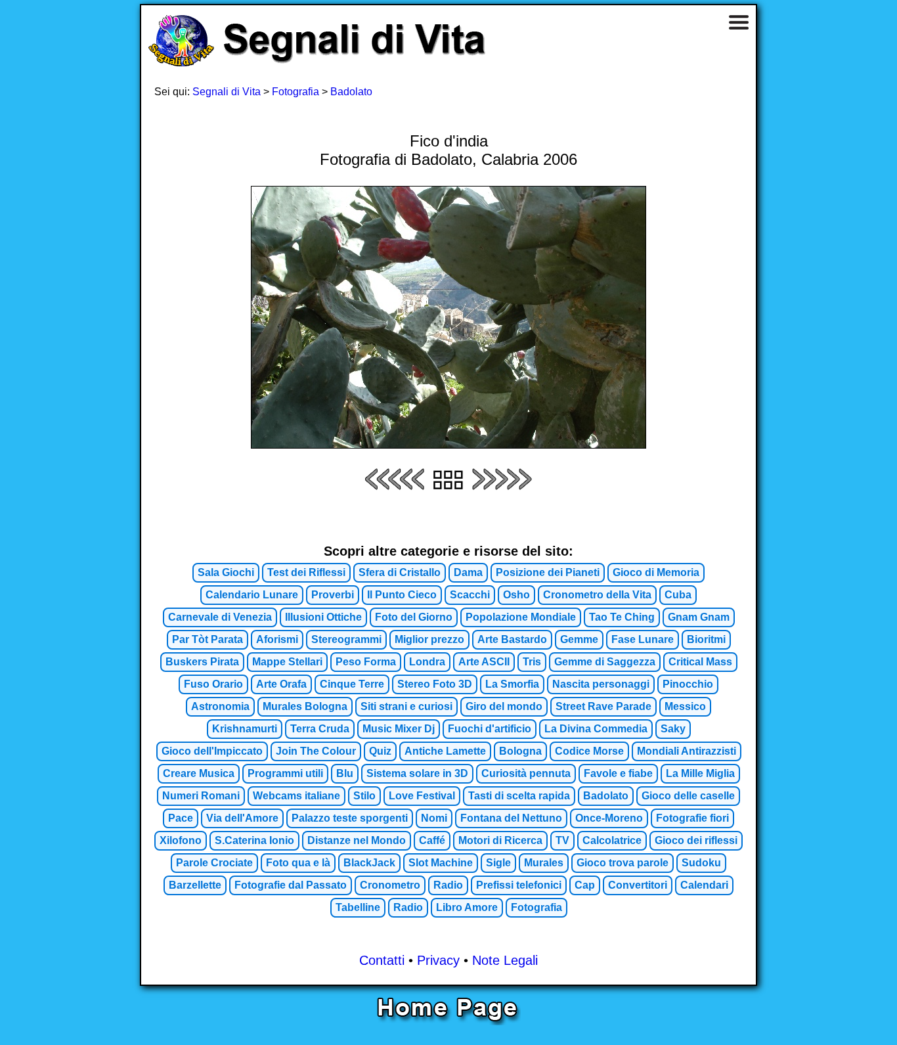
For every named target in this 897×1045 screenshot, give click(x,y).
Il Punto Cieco (402, 594)
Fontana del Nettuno (511, 818)
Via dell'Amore (242, 818)
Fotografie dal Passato (290, 885)
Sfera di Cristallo (400, 572)
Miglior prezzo (429, 639)
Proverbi (332, 594)
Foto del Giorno (413, 617)
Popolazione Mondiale (521, 617)
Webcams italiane (296, 795)
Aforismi (277, 639)
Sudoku (701, 862)
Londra (427, 661)
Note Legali (505, 960)
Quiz (380, 751)
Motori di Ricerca (500, 840)
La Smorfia (512, 684)
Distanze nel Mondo (356, 840)
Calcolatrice (612, 840)
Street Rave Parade (603, 706)
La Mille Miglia (700, 773)
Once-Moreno (609, 818)
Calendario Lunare (252, 594)
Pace (180, 818)
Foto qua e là (298, 862)
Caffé (432, 840)
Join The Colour (316, 751)
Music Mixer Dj (398, 728)
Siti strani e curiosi (406, 706)
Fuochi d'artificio (489, 728)
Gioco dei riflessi (696, 840)
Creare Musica (198, 773)
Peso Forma (366, 661)
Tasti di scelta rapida (519, 795)
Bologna (520, 751)
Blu (344, 773)
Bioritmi (706, 639)
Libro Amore (467, 907)
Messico (685, 706)
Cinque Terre (352, 684)
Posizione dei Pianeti (548, 572)
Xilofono (181, 840)
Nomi (434, 818)
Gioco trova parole (622, 862)
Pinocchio (688, 684)
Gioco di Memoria (656, 572)
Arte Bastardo (512, 639)
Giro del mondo (504, 706)
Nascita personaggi (600, 684)
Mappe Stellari (287, 661)
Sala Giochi (226, 572)
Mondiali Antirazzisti (686, 751)
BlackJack (369, 862)
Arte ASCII (484, 661)
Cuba (678, 594)
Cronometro (390, 885)
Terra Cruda (319, 728)
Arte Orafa (281, 684)
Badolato (351, 91)
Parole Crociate (214, 862)
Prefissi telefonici (518, 885)
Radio (448, 885)
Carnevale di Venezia (220, 617)
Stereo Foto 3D (434, 684)
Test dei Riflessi (306, 572)
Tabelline (358, 907)
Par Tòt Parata (207, 639)
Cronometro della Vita (597, 594)
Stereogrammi (346, 639)
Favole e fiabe (618, 773)
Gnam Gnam (699, 617)
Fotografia (295, 91)
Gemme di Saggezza (604, 661)
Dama (468, 572)
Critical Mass (700, 661)
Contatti (382, 960)
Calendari (704, 885)
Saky (673, 728)
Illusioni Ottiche (323, 617)
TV (562, 840)
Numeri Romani (201, 795)
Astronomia (220, 706)
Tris (532, 661)
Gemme (579, 639)
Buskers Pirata (202, 661)
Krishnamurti (244, 728)
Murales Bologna (305, 706)
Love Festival (422, 795)
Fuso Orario (213, 684)
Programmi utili (285, 773)
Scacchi (470, 594)
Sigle (498, 862)
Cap (585, 885)
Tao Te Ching (622, 617)
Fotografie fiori (692, 818)
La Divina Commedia (595, 728)
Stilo (364, 795)
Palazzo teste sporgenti (350, 818)
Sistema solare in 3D (417, 773)
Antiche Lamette (445, 751)
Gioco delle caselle (688, 795)
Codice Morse (589, 751)
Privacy (438, 960)
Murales (543, 862)
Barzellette (195, 885)
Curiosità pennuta (526, 773)
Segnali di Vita (226, 91)
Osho (516, 594)
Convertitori (637, 885)
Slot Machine (440, 862)
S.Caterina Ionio (254, 840)
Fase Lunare (642, 639)
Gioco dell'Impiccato (212, 751)
